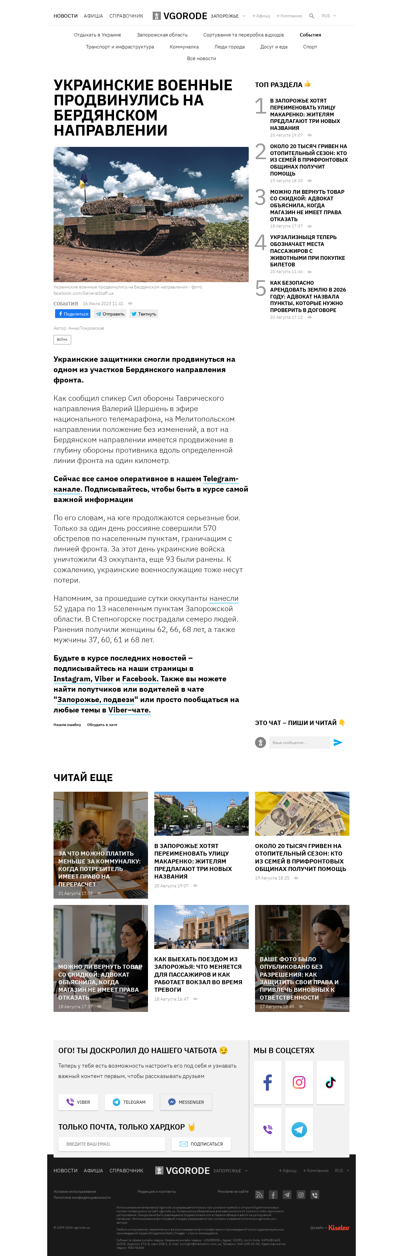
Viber (104, 678)
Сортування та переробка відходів (243, 34)
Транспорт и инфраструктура (120, 46)
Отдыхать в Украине (97, 34)
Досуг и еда (273, 46)
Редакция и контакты (157, 1191)
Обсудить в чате (102, 725)
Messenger (191, 1102)
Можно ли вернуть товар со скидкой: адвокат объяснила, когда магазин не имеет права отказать (307, 205)
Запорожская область (162, 34)
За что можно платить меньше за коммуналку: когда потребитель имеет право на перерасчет (99, 869)
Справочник (127, 15)
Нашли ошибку (67, 725)
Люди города (229, 46)
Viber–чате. (129, 710)
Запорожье (227, 1171)
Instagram (72, 678)
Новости (65, 15)
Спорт (310, 46)
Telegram (134, 1102)
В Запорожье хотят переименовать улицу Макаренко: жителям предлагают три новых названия (305, 114)
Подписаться (207, 1144)
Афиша (93, 15)
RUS (326, 16)
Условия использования (75, 1191)
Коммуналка (184, 46)
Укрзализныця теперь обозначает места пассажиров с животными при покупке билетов (307, 251)
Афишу (263, 16)
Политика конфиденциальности (82, 1197)
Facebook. (140, 678)
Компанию (291, 16)
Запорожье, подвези (95, 699)
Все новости (201, 58)
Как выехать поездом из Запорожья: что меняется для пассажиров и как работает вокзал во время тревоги (198, 974)
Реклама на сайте (233, 1191)
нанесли (224, 598)
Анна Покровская (86, 328)
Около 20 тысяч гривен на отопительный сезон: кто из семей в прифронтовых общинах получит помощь (309, 160)
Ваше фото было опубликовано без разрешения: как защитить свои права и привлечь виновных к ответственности (299, 978)
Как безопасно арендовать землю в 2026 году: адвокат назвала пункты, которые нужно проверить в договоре (308, 296)
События (310, 34)
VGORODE (188, 1170)
